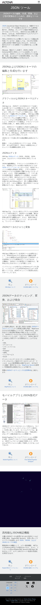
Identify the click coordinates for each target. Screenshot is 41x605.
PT (11, 593)
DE (7, 585)
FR (11, 585)
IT (15, 588)
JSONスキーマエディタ (18, 116)
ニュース (18, 576)
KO (7, 590)
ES (15, 585)
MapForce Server (28, 365)
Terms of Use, (28, 599)
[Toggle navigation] (39, 2)
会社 (10, 576)
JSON (4, 26)
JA (7, 588)
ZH (11, 588)
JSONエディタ (13, 156)
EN (16, 582)
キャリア (17, 578)
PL (15, 590)
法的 (25, 578)
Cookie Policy (14, 600)
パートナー (27, 576)
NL (11, 590)
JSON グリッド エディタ (10, 167)
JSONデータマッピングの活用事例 (19, 370)
